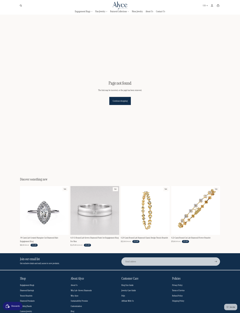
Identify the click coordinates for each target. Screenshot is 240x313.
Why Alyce (74, 295)
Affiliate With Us (127, 300)
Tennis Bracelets (26, 295)
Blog (72, 311)
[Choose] (64, 230)
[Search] (21, 6)
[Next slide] (64, 210)
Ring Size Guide (127, 285)
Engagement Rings (27, 285)
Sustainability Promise (79, 300)
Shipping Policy (178, 300)
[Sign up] (216, 261)
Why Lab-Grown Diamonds (81, 290)
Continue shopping (120, 100)
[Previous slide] (24, 210)
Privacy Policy (177, 285)
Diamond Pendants (27, 300)
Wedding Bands (26, 306)
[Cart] (218, 6)
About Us (74, 285)
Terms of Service (178, 290)
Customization (76, 306)
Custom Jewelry (26, 311)
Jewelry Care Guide (128, 290)
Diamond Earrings (27, 290)
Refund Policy (177, 295)
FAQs (123, 295)
